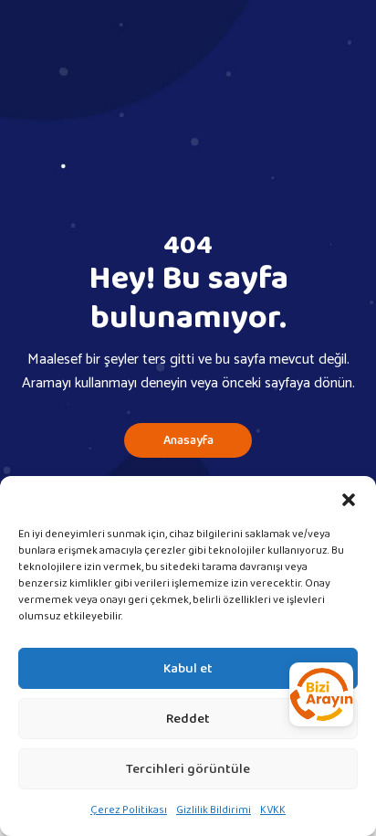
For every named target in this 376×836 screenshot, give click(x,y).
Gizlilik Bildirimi (213, 810)
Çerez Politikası (128, 810)
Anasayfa (188, 440)
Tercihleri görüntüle (188, 769)
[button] (348, 499)
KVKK (273, 810)
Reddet (188, 719)
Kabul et (188, 669)
